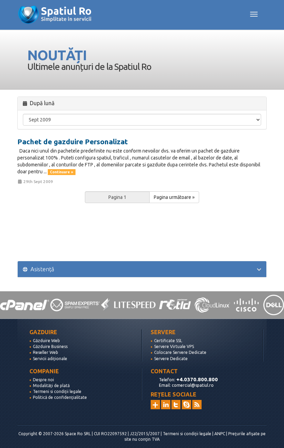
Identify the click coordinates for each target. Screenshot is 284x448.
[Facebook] (186, 404)
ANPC (219, 433)
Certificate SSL (168, 340)
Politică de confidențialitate (60, 397)
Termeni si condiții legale (57, 391)
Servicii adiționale (50, 358)
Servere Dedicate (171, 358)
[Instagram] (155, 404)
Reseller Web (45, 352)
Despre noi (43, 379)
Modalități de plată (51, 385)
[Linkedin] (165, 404)
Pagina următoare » (174, 197)
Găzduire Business (50, 346)
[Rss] (197, 404)
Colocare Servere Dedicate (180, 352)
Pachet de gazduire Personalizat (72, 141)
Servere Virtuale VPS (174, 346)
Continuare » (61, 172)
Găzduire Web (46, 340)
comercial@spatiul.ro (193, 385)
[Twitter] (176, 404)
